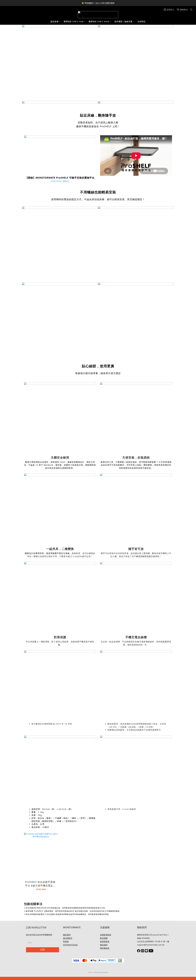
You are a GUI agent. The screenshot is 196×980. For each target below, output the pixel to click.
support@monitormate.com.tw (150, 945)
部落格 (66, 941)
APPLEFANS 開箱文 (60, 181)
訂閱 (42, 949)
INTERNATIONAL (70, 945)
